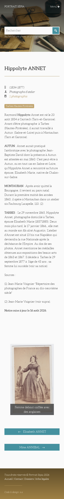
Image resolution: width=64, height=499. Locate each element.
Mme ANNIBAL (30, 447)
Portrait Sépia (14, 6)
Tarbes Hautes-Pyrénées (19, 106)
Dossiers (29, 478)
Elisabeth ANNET (34, 431)
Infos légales (42, 478)
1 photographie (18, 96)
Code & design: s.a (13, 492)
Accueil (8, 478)
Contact (18, 478)
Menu (53, 6)
